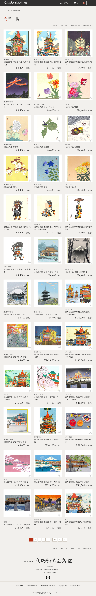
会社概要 (19, 585)
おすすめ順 (64, 25)
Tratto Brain (60, 593)
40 (60, 539)
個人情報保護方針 (48, 585)
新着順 (55, 25)
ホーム (10, 10)
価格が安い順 (75, 25)
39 (55, 539)
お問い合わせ (32, 585)
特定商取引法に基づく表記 (69, 585)
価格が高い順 (87, 25)
